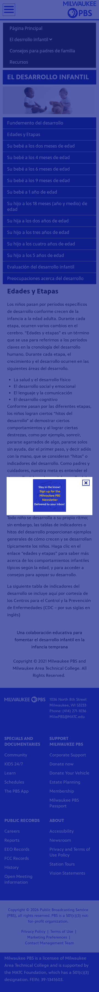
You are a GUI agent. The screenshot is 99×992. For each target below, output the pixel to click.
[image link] (49, 495)
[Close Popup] (86, 482)
